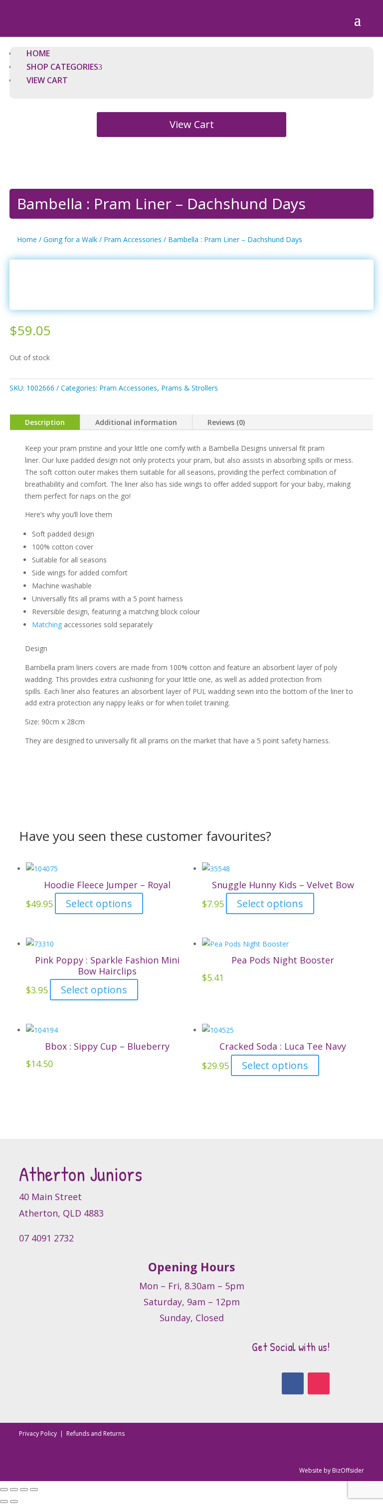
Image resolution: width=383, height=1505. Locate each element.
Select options (99, 903)
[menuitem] (38, 53)
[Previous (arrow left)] (4, 1501)
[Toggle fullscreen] (14, 1489)
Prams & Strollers (189, 388)
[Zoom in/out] (4, 1489)
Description (45, 422)
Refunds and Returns (95, 1433)
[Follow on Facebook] (293, 1383)
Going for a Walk (70, 239)
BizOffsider (348, 1470)
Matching (48, 624)
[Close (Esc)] (34, 1489)
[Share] (24, 1489)
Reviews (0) (226, 422)
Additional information (136, 422)
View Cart (192, 124)
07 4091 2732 (46, 1238)
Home (27, 239)
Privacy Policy (38, 1433)
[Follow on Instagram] (319, 1383)
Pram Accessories (133, 239)
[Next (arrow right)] (14, 1501)
